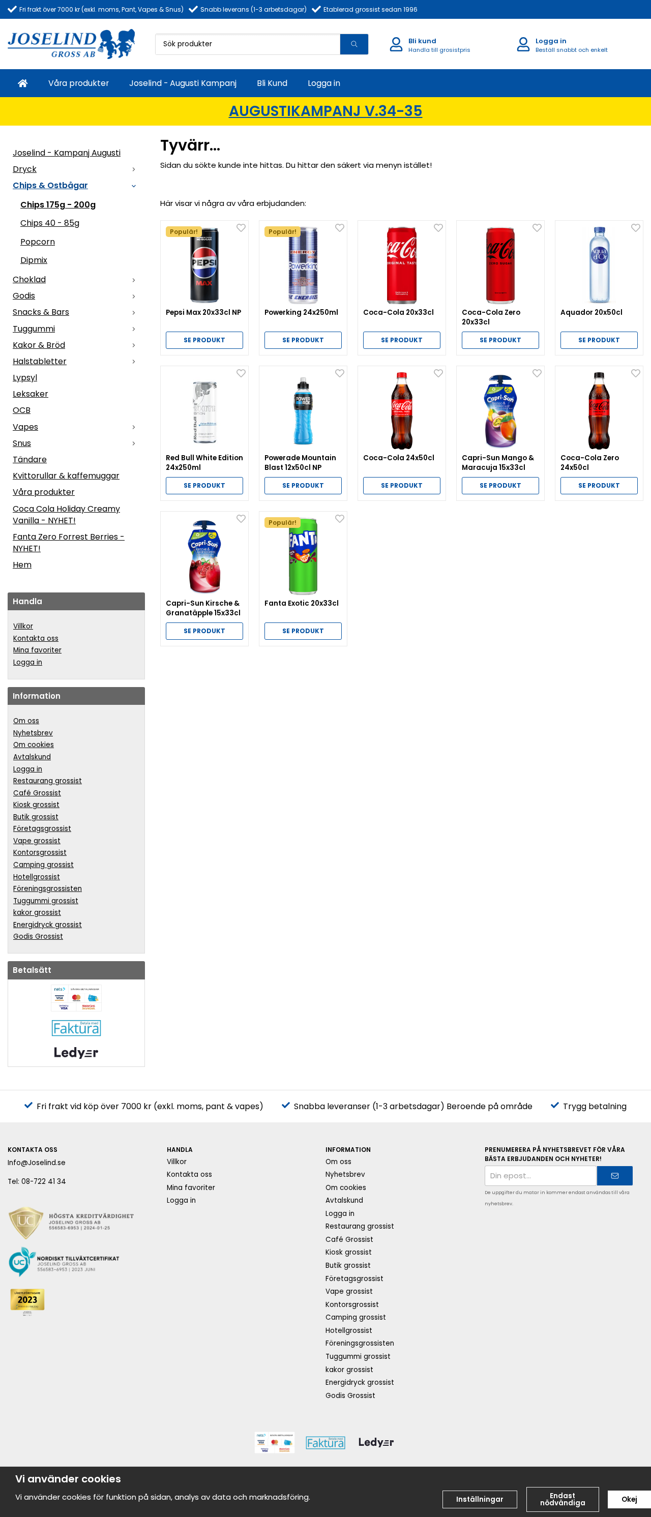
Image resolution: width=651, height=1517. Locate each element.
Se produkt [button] (204, 340)
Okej (629, 1499)
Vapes (25, 427)
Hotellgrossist (36, 877)
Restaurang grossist (47, 781)
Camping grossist (43, 865)
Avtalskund (32, 757)
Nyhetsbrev (33, 733)
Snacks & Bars (41, 312)
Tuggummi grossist (45, 901)
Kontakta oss (35, 638)
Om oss (26, 721)
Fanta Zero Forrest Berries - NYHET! (69, 542)
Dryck (25, 169)
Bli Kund (272, 83)
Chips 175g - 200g (58, 205)
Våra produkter (78, 83)
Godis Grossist (38, 936)
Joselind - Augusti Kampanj (182, 83)
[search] (354, 44)
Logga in (324, 83)
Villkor (23, 626)
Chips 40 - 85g (49, 223)
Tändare (30, 459)
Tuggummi (34, 329)
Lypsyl (25, 377)
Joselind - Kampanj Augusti (67, 153)
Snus (22, 443)
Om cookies (33, 745)
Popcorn (37, 242)
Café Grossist (37, 793)
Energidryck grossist (47, 925)
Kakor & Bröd (39, 345)
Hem (22, 565)
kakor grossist (37, 912)
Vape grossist (37, 841)
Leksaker (30, 394)
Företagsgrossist (42, 829)
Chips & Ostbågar (50, 185)
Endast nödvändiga (562, 1499)
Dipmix (33, 260)
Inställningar (480, 1499)
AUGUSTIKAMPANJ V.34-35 (326, 111)
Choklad (29, 279)
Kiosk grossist (36, 805)
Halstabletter (40, 361)
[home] (23, 83)
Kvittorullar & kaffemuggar (66, 476)
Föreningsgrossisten (47, 889)
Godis (24, 296)
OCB (22, 410)
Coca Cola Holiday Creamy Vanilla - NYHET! (66, 514)
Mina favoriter (37, 650)
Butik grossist (35, 817)
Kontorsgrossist (40, 852)
